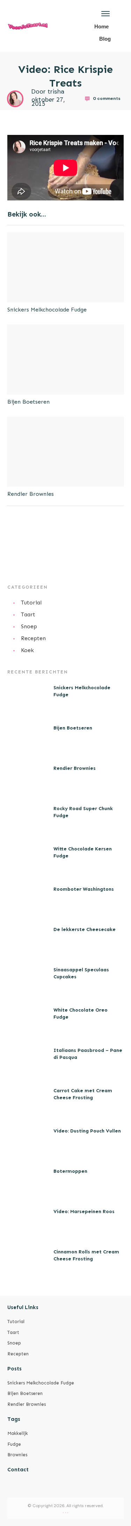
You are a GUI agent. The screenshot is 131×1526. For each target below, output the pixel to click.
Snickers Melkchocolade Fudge (47, 309)
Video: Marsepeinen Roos (84, 1211)
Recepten (33, 638)
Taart (28, 614)
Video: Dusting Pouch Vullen (87, 1131)
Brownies (17, 1454)
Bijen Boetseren (28, 401)
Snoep (29, 626)
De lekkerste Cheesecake (84, 929)
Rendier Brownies (30, 494)
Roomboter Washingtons (83, 889)
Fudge (14, 1444)
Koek (27, 650)
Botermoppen (70, 1171)
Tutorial (31, 602)
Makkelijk (17, 1433)
